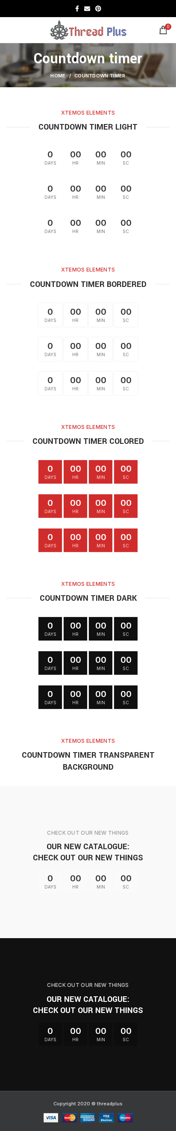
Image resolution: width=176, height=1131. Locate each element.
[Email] (87, 8)
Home (57, 76)
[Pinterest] (98, 8)
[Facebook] (77, 8)
